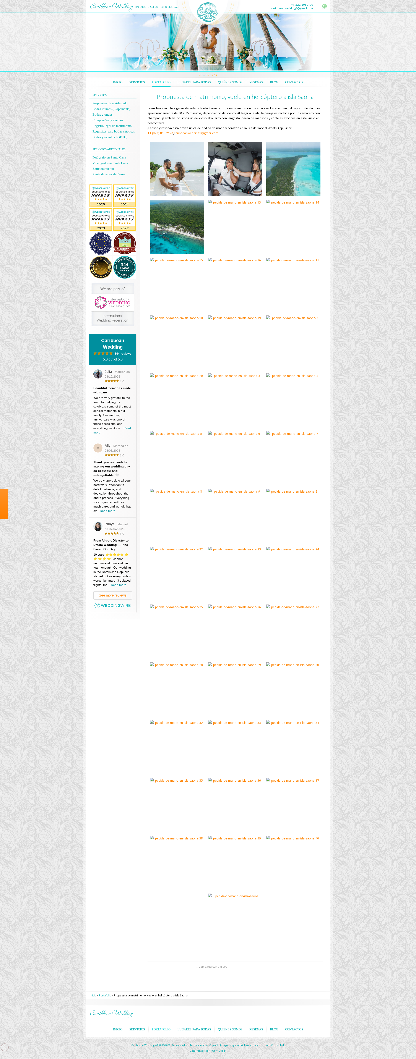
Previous (95, 42)
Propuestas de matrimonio (110, 103)
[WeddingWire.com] (112, 607)
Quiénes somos (230, 82)
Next (321, 42)
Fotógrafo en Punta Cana (109, 157)
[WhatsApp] (324, 6)
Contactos (294, 82)
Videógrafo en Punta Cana (110, 163)
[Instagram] (4, 541)
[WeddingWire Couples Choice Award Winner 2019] (124, 187)
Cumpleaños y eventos (108, 120)
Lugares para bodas (194, 82)
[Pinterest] (4, 549)
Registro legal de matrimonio (112, 126)
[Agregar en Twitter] (158, 966)
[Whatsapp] (4, 524)
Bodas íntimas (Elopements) (111, 109)
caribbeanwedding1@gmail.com (292, 8)
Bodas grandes (102, 114)
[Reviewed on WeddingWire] (124, 258)
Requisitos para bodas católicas (114, 131)
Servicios (137, 82)
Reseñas (256, 82)
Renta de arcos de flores (109, 174)
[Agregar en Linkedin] (181, 966)
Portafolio (161, 82)
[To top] (319, 966)
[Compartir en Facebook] (166, 966)
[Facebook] (4, 532)
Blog (274, 82)
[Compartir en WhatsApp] (151, 966)
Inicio (117, 82)
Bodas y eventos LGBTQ (110, 137)
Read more (107, 511)
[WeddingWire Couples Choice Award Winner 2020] (100, 187)
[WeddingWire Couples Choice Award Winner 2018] (100, 210)
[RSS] (318, 6)
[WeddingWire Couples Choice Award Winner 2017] (124, 210)
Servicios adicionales (109, 149)
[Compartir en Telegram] (173, 966)
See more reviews (113, 595)
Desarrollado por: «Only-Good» (208, 1050)
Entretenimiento (103, 168)
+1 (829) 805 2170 (302, 4)
